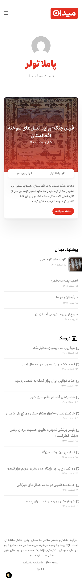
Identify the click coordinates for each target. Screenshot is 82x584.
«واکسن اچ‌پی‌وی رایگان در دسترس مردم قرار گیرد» (41, 468)
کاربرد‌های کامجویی (53, 259)
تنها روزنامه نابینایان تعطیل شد (54, 348)
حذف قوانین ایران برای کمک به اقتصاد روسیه (45, 380)
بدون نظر (22, 173)
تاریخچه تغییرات (33, 563)
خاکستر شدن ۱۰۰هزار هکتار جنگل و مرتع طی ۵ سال (40, 413)
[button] (6, 13)
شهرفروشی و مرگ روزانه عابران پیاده (50, 501)
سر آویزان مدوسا (67, 297)
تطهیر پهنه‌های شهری (64, 280)
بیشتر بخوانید (63, 211)
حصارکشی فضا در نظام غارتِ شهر (53, 397)
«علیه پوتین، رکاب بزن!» (58, 452)
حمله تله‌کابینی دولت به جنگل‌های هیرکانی (46, 485)
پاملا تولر (55, 173)
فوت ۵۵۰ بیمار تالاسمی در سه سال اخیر (48, 364)
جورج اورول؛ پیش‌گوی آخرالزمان (56, 314)
